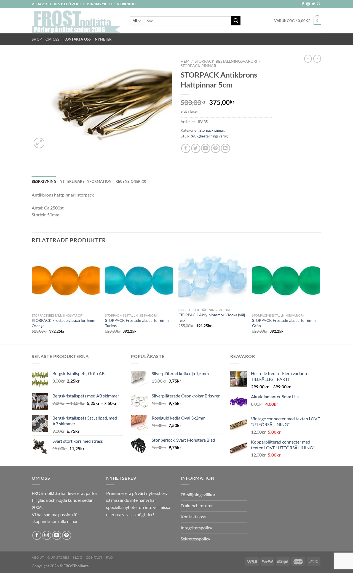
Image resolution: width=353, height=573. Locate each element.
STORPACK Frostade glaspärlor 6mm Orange (63, 323)
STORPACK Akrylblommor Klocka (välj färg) (211, 317)
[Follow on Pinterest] (66, 535)
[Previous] (32, 297)
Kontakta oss (77, 39)
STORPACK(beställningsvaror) (226, 61)
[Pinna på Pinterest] (215, 148)
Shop (37, 39)
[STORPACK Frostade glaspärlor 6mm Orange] (66, 280)
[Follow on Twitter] (313, 4)
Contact (94, 557)
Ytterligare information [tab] (86, 181)
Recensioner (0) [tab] (131, 181)
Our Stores (58, 557)
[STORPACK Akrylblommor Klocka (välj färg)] (212, 277)
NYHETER (103, 39)
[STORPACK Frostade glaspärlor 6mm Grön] (286, 280)
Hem (185, 61)
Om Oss (53, 39)
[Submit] (235, 21)
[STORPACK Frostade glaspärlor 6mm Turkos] (139, 280)
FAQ (109, 557)
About (38, 557)
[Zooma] (39, 143)
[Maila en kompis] (205, 148)
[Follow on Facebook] (302, 4)
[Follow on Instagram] (308, 4)
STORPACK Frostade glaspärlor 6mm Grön (284, 323)
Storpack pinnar (198, 65)
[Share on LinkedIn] (225, 148)
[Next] (319, 297)
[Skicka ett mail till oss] (318, 4)
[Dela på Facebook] (185, 148)
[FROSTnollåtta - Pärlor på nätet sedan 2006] (76, 21)
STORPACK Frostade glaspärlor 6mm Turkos (137, 323)
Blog (77, 557)
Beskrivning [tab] (44, 181)
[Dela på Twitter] (195, 148)
